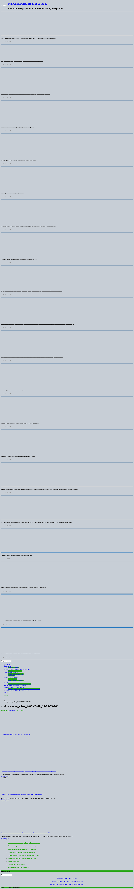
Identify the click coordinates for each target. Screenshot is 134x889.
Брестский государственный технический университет (67, 884)
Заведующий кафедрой (15, 671)
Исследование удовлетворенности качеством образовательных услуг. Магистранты (20, 653)
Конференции (12, 679)
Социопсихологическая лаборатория (15, 685)
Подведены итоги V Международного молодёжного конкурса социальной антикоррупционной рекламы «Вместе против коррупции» (31, 290)
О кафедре (7, 666)
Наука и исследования (11, 677)
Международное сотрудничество (14, 687)
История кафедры (13, 667)
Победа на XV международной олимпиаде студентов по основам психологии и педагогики (22, 61)
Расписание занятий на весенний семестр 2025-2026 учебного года (16, 555)
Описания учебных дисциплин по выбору (21, 852)
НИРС (6, 682)
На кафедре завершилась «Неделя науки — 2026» (12, 193)
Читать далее (5, 776)
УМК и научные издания (16, 680)
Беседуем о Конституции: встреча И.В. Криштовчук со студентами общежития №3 (20, 423)
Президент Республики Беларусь (67, 878)
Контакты (7, 692)
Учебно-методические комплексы (19, 867)
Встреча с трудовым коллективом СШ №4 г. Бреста (13, 390)
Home (6, 695)
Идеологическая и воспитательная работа (17, 690)
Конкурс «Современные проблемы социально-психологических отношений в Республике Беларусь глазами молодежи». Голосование (32, 357)
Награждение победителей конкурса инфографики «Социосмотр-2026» (17, 127)
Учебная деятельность (11, 672)
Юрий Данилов (11, 710)
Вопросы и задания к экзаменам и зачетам (22, 849)
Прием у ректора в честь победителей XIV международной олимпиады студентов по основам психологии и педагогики (28, 38)
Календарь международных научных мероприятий (24, 689)
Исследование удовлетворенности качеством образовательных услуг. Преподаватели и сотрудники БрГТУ (25, 94)
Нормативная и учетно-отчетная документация (23, 855)
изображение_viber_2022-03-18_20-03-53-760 (15, 734)
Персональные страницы (16, 864)
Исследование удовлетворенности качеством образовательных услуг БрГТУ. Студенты (21, 620)
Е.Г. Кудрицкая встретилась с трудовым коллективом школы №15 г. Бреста (18, 160)
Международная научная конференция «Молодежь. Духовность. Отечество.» (19, 259)
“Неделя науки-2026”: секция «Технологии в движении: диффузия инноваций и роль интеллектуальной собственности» (28, 226)
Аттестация (11, 675)
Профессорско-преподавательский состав (17, 669)
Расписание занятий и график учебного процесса (24, 843)
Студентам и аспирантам (16, 674)
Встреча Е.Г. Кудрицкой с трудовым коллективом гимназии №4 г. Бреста (18, 456)
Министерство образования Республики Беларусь (67, 881)
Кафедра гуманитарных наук (27, 3)
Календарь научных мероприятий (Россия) (22, 858)
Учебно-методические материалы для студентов (24, 846)
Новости (7, 664)
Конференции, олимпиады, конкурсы (19, 684)
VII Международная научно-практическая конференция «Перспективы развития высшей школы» (23, 587)
